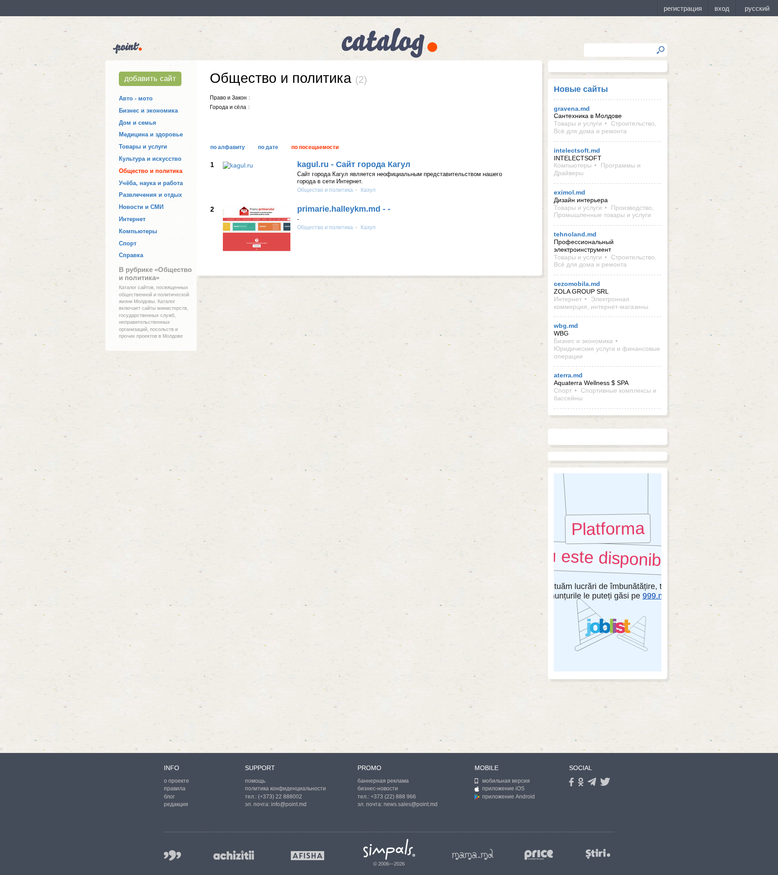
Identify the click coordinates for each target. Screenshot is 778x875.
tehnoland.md (575, 234)
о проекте (176, 781)
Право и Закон (228, 98)
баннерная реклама (383, 781)
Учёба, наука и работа (151, 183)
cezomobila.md (577, 283)
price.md (539, 855)
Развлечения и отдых (150, 194)
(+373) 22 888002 (280, 796)
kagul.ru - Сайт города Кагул (353, 164)
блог (169, 796)
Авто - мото (136, 98)
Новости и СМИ (141, 207)
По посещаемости (315, 147)
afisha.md (307, 855)
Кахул (367, 190)
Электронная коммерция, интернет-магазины (601, 302)
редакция (176, 804)
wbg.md (566, 325)
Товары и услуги (143, 146)
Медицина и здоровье (151, 134)
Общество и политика (150, 171)
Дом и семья (137, 122)
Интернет (132, 219)
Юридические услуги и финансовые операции (607, 352)
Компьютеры (138, 231)
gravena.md (572, 108)
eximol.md (569, 192)
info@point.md (289, 804)
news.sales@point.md (411, 804)
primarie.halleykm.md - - (343, 208)
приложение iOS (503, 788)
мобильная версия (506, 781)
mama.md (472, 854)
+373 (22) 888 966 (393, 796)
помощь (255, 781)
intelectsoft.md (577, 150)
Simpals (389, 849)
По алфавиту (227, 147)
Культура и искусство (150, 158)
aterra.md (568, 375)
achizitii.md (233, 855)
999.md (172, 855)
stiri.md (598, 853)
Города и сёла (228, 107)
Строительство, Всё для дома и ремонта (605, 127)
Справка (131, 255)
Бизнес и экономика (148, 110)
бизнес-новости (377, 788)
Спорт (127, 243)
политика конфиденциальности (285, 788)
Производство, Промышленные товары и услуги (604, 211)
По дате (268, 147)
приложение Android (508, 796)
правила (174, 788)
